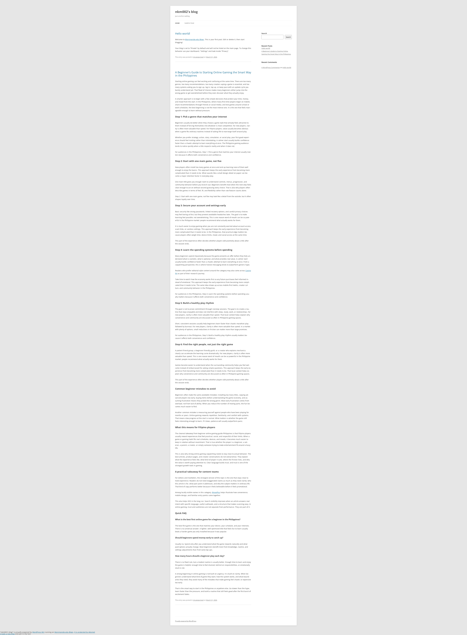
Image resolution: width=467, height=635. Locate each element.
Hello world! (182, 33)
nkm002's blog (186, 11)
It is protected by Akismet (84, 632)
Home (177, 23)
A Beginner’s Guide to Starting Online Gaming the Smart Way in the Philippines (213, 73)
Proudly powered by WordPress (185, 621)
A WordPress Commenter (270, 67)
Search (264, 33)
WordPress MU (38, 632)
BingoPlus (216, 492)
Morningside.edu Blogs (194, 39)
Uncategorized (198, 57)
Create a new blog (7, 634)
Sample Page (189, 23)
